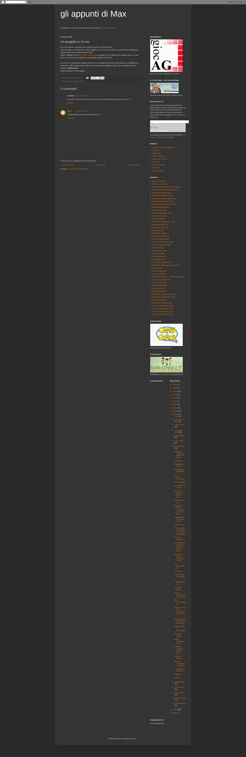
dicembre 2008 (178, 415)
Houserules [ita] (158, 254)
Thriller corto (179, 525)
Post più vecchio (134, 165)
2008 (175, 411)
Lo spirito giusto (177, 635)
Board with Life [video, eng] (162, 196)
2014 (175, 391)
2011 (175, 401)
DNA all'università (179, 602)
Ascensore (178, 461)
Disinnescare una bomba (179, 576)
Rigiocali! (155, 162)
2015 (175, 388)
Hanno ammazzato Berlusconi (179, 595)
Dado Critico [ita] (158, 219)
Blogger (134, 739)
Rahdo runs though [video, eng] (164, 294)
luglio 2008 (179, 441)
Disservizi (178, 674)
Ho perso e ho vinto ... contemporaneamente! (179, 612)
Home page (100, 165)
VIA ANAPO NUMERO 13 (179, 472)
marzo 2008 (179, 693)
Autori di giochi (158, 171)
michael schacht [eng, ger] (162, 312)
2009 (175, 408)
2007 (175, 710)
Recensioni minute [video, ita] (163, 297)
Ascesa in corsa (178, 588)
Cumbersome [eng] (159, 216)
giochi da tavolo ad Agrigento (163, 148)
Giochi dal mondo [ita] (160, 236)
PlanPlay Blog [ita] (159, 291)
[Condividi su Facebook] (100, 78)
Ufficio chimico (179, 482)
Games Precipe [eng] (160, 228)
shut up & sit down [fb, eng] (162, 314)
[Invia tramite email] (92, 78)
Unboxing (156, 168)
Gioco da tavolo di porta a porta (178, 494)
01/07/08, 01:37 (81, 96)
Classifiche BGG (158, 165)
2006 (175, 713)
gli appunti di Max (93, 13)
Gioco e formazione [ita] (161, 245)
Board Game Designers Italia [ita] (165, 190)
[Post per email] (87, 78)
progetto (81, 81)
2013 (175, 395)
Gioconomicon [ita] (159, 251)
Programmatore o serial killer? (179, 519)
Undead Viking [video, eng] (162, 309)
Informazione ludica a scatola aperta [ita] (167, 277)
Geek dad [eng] (158, 230)
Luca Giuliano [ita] (159, 283)
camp (75, 81)
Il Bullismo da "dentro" (179, 465)
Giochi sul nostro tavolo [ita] (162, 242)
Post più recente (67, 165)
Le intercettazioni (179, 582)
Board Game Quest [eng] (161, 193)
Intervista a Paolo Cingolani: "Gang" (179, 557)
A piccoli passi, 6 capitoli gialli (178, 650)
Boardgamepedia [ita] (160, 207)
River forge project (159, 300)
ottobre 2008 (179, 425)
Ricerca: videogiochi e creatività (179, 664)
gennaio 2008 (180, 703)
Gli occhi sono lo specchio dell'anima (179, 621)
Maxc (69, 111)
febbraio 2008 (180, 698)
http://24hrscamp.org (87, 55)
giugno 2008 (179, 446)
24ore (71, 81)
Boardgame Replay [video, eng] (164, 199)
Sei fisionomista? (179, 566)
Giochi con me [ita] (159, 233)
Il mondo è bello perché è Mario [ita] (166, 265)
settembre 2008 (178, 431)
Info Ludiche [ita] (158, 274)
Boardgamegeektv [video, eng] (164, 204)
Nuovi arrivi (156, 153)
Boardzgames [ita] (159, 210)
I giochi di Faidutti (178, 657)
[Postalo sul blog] (94, 78)
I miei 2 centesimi (159, 156)
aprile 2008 (179, 687)
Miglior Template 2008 (179, 641)
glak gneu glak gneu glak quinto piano (179, 454)
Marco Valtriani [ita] (159, 285)
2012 (175, 398)
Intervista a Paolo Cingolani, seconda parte (179, 510)
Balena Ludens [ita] (159, 184)
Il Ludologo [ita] (158, 259)
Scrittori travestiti (178, 538)
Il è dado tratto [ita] (159, 271)
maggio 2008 (180, 682)
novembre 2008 (178, 420)
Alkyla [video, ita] (158, 181)
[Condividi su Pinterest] (103, 78)
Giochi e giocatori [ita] (160, 239)
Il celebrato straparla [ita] (161, 262)
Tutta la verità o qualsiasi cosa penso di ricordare (179, 531)
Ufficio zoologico (179, 478)
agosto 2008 (179, 436)
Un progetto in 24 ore (179, 487)
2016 (175, 385)
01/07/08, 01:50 (82, 111)
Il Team (177, 678)
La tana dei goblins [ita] (161, 280)
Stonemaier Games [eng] (161, 303)
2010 (175, 405)
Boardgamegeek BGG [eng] (163, 201)
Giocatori (155, 150)
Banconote (178, 571)
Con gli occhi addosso (179, 670)
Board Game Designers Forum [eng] (166, 187)
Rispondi (70, 103)
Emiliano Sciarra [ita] (160, 225)
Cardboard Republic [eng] (162, 213)
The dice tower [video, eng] (162, 306)
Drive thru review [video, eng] (163, 222)
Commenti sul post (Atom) (78, 169)
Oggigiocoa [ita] (158, 288)
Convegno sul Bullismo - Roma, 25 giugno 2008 (179, 547)
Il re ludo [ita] (157, 268)
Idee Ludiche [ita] (158, 256)
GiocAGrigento (109, 28)
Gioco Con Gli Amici (160, 159)
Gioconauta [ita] (158, 248)
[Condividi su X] (97, 78)
